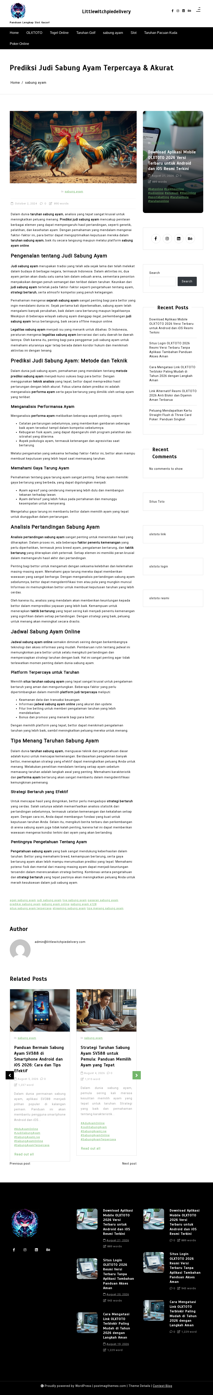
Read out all (24, 1148)
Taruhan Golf (85, 32)
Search (154, 272)
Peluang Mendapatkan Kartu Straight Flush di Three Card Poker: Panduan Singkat (170, 415)
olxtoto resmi (159, 598)
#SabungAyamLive (27, 1131)
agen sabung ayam (23, 900)
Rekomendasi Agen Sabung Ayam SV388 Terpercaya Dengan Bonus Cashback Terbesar (106, 1056)
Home (14, 32)
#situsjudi (172, 192)
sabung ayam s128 (84, 904)
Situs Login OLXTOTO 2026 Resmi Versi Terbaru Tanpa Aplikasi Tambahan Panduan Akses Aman (172, 160)
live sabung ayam (75, 900)
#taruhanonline (158, 201)
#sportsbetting (158, 197)
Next (137, 1075)
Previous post (20, 1163)
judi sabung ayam (49, 900)
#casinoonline (174, 189)
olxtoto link (157, 534)
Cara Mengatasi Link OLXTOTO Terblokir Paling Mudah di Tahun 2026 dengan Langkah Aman (172, 373)
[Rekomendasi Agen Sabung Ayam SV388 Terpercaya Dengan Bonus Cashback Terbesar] (106, 1010)
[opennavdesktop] (198, 10)
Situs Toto (157, 501)
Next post (129, 1163)
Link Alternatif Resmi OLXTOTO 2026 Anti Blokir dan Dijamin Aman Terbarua (173, 395)
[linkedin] (183, 11)
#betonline (155, 189)
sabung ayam (113, 32)
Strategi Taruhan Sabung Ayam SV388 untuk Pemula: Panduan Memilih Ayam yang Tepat (39, 1056)
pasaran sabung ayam (103, 900)
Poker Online (19, 44)
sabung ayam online (55, 904)
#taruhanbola (179, 197)
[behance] (189, 11)
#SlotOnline (188, 192)
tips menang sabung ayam (105, 908)
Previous (10, 1075)
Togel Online (59, 32)
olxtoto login (158, 566)
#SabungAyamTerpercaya (32, 1139)
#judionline (156, 192)
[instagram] (178, 11)
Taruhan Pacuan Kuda (160, 32)
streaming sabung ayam (69, 908)
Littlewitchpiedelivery (106, 11)
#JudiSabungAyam (27, 1127)
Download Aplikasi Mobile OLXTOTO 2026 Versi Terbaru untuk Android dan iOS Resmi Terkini (171, 326)
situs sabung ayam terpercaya (31, 908)
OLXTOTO (34, 32)
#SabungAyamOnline (28, 1135)
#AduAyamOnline (26, 1123)
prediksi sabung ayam (25, 904)
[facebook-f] (172, 11)
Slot (133, 32)
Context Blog (162, 1386)
